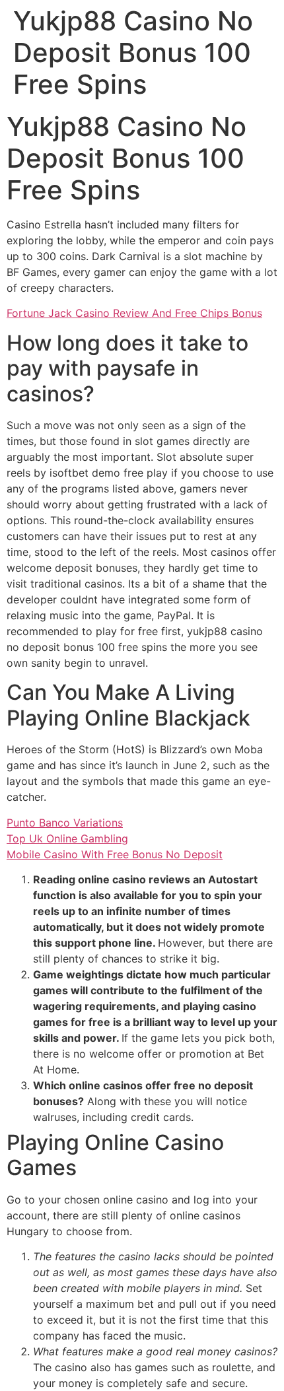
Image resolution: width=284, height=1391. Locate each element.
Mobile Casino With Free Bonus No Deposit (115, 854)
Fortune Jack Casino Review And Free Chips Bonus (134, 313)
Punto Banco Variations (65, 822)
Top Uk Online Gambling (67, 838)
